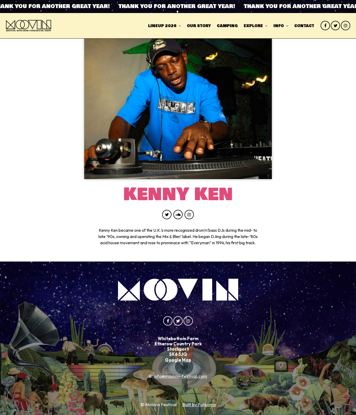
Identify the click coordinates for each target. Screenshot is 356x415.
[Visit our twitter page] (335, 25)
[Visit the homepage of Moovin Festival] (28, 25)
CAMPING (227, 26)
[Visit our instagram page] (345, 25)
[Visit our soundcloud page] (178, 214)
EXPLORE (253, 26)
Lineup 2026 (162, 26)
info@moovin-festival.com (180, 376)
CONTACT (304, 26)
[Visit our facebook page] (325, 25)
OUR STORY (199, 26)
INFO (278, 26)
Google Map (178, 360)
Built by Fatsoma (199, 404)
